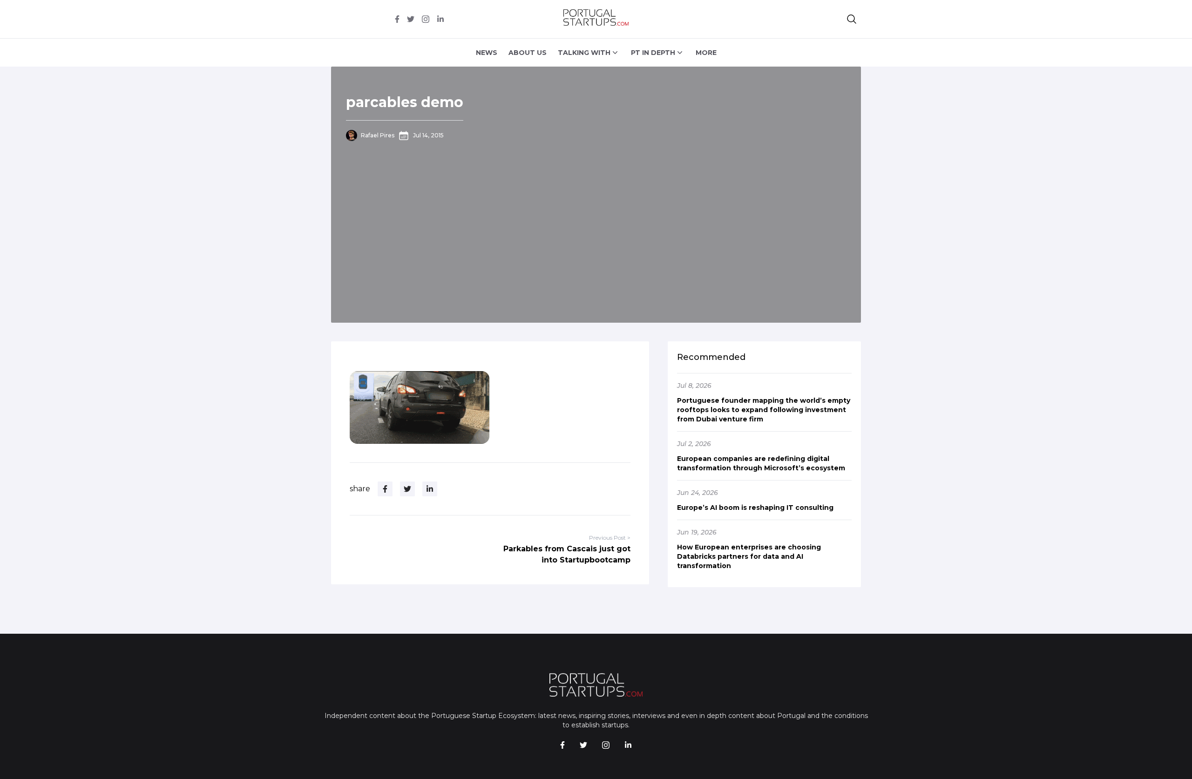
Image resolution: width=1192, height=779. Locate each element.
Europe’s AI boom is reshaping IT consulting (755, 507)
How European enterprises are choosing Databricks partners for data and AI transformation (749, 556)
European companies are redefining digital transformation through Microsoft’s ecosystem (761, 463)
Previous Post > (609, 537)
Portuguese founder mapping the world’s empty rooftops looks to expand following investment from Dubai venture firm (763, 409)
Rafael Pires (377, 135)
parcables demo (404, 102)
